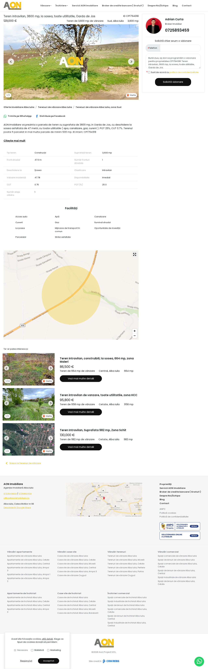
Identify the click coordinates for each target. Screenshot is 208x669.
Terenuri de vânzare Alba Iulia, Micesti (126, 559)
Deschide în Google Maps (17, 507)
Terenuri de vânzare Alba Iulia (55, 107)
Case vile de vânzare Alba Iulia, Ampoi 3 (77, 571)
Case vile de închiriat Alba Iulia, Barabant (77, 613)
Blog (175, 5)
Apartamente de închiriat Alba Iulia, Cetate (28, 601)
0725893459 (177, 30)
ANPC (162, 509)
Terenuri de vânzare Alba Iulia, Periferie (126, 567)
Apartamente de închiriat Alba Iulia (24, 597)
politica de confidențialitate (184, 72)
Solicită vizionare (173, 82)
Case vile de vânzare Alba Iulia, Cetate (76, 559)
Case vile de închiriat (69, 593)
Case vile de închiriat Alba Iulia (72, 597)
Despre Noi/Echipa (158, 5)
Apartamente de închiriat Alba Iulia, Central (28, 605)
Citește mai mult (14, 140)
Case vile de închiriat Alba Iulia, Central (76, 605)
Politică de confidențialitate (174, 516)
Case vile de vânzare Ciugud (71, 575)
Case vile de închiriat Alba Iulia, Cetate (76, 601)
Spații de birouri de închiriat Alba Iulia (126, 605)
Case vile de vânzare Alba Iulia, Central (76, 567)
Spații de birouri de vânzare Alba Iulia (176, 559)
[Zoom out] (134, 335)
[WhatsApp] (199, 661)
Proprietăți (166, 484)
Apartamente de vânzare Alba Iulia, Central (28, 563)
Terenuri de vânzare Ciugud (121, 575)
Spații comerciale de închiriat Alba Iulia (127, 597)
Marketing (55, 650)
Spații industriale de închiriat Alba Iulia (127, 601)
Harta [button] (133, 95)
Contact (186, 5)
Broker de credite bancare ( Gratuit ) (122, 5)
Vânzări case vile (66, 551)
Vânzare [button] (45, 5)
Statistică (39, 650)
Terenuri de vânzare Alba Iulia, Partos (126, 571)
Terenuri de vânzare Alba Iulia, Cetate (126, 563)
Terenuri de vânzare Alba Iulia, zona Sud (98, 107)
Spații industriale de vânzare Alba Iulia (177, 577)
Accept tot (48, 660)
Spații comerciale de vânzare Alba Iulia (177, 555)
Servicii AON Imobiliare (85, 5)
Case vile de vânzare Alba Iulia (72, 555)
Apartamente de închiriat (21, 593)
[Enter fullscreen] (134, 254)
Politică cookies (168, 512)
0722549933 (10, 493)
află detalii (47, 638)
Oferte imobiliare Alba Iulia (19, 107)
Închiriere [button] (61, 5)
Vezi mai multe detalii (81, 378)
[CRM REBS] (110, 661)
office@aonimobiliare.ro (16, 498)
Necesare (22, 650)
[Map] (71, 295)
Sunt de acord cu (175, 72)
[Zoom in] (134, 331)
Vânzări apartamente (19, 551)
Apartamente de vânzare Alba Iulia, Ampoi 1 (28, 574)
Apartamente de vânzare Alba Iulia (24, 555)
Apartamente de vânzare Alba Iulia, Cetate (28, 559)
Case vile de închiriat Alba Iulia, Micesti (76, 609)
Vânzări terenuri (117, 551)
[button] (11, 61)
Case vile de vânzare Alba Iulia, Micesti (76, 563)
